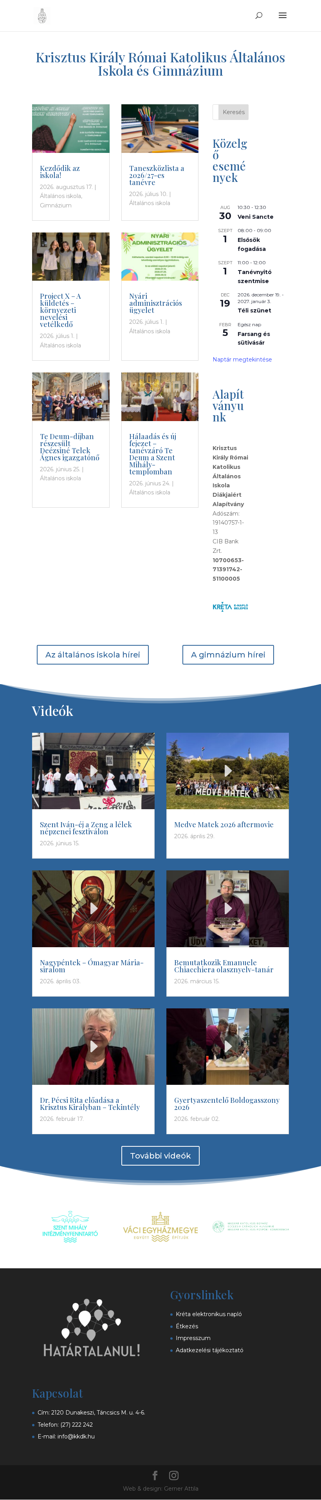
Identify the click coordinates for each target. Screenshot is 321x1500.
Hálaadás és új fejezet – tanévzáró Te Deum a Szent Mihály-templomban (152, 454)
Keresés (234, 112)
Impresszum (193, 1338)
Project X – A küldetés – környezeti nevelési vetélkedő (60, 310)
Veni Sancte (256, 216)
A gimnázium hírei (228, 654)
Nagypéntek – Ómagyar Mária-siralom (92, 966)
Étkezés (187, 1326)
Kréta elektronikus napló (209, 1314)
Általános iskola (60, 196)
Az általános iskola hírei (92, 654)
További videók (160, 1155)
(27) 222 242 (76, 1424)
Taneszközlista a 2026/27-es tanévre (156, 175)
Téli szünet (254, 310)
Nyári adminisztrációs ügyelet (155, 303)
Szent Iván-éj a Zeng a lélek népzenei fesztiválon (86, 828)
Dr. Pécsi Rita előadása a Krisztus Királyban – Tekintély (90, 1103)
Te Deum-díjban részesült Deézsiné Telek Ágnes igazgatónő (69, 447)
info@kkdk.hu (76, 1436)
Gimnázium (56, 205)
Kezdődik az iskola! (60, 171)
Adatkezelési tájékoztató (209, 1350)
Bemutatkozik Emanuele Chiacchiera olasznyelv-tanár (224, 966)
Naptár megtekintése (242, 359)
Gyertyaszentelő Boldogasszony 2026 (227, 1103)
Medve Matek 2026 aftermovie (224, 824)
